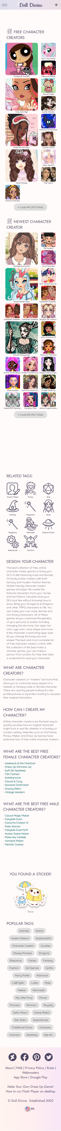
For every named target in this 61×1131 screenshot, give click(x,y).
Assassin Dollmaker (17, 784)
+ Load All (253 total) (30, 207)
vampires (45, 1027)
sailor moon (20, 1012)
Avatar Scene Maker (17, 833)
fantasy (48, 960)
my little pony (24, 997)
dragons (44, 953)
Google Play (38, 1077)
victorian (14, 1034)
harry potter (22, 975)
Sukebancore (13, 777)
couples (45, 945)
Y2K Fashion (12, 774)
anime (39, 930)
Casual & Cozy (13, 781)
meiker (22, 990)
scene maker (42, 1012)
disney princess (22, 953)
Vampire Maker (14, 840)
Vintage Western (15, 792)
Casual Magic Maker (17, 815)
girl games (32, 968)
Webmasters (30, 1072)
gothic (49, 968)
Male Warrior (12, 826)
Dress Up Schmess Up (18, 766)
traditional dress (22, 1027)
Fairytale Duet (13, 819)
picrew (43, 997)
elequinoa (16, 960)
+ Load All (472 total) (30, 414)
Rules (50, 1068)
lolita (34, 982)
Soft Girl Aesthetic (15, 770)
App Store (20, 1077)
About (9, 1068)
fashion (14, 968)
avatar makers (20, 938)
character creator (23, 945)
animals (24, 930)
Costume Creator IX (16, 822)
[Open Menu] (4, 5)
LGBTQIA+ (18, 982)
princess (15, 1005)
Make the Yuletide (15, 837)
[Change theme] (56, 5)
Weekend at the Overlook (20, 763)
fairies (32, 960)
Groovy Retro (13, 788)
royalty (48, 1005)
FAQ (19, 1068)
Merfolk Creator (14, 844)
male (48, 982)
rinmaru (32, 1005)
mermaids (39, 990)
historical (42, 975)
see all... (49, 1034)
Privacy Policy (34, 1068)
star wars (20, 1020)
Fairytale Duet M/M (16, 829)
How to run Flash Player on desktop (30, 1091)
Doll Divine (30, 5)
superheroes (40, 1020)
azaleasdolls (43, 938)
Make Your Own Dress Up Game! (30, 1086)
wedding (32, 1034)
